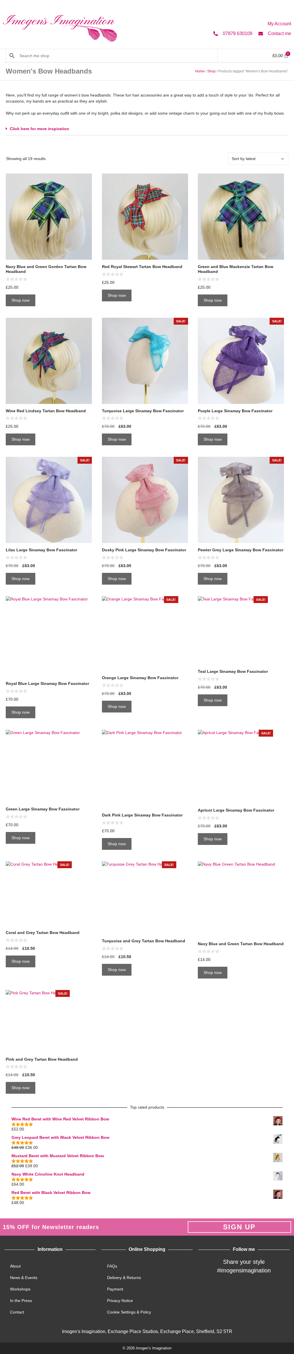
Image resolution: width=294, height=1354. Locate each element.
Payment (115, 1289)
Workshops (20, 1289)
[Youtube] (272, 1289)
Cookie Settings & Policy (129, 1312)
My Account (279, 23)
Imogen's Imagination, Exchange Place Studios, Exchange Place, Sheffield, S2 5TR (147, 1331)
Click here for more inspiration (39, 128)
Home (200, 71)
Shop (211, 71)
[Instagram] (244, 1289)
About (15, 1266)
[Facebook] (216, 1289)
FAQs (112, 1266)
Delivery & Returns (124, 1277)
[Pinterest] (258, 1289)
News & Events (23, 1277)
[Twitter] (230, 1289)
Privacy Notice (120, 1300)
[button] (147, 128)
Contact (17, 1312)
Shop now (20, 300)
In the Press (21, 1300)
